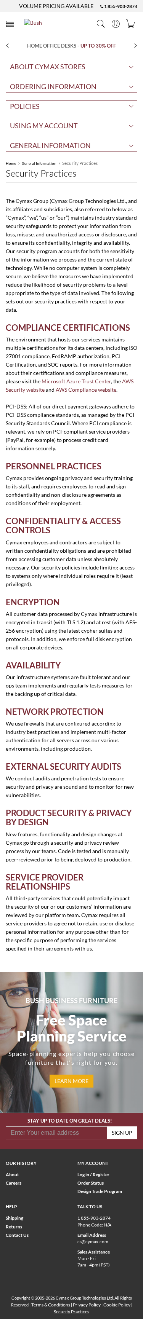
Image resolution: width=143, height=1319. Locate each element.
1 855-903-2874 (120, 6)
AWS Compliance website (86, 389)
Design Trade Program (99, 1191)
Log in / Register (93, 1174)
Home (11, 163)
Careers (13, 1183)
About (12, 1174)
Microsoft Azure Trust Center (76, 381)
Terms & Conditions (50, 1305)
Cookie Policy (116, 1305)
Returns (14, 1227)
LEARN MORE (71, 1081)
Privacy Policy (87, 1305)
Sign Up (122, 1132)
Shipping (14, 1218)
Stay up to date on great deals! (69, 1121)
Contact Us (17, 1235)
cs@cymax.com (92, 1241)
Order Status (90, 1183)
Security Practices (71, 1311)
